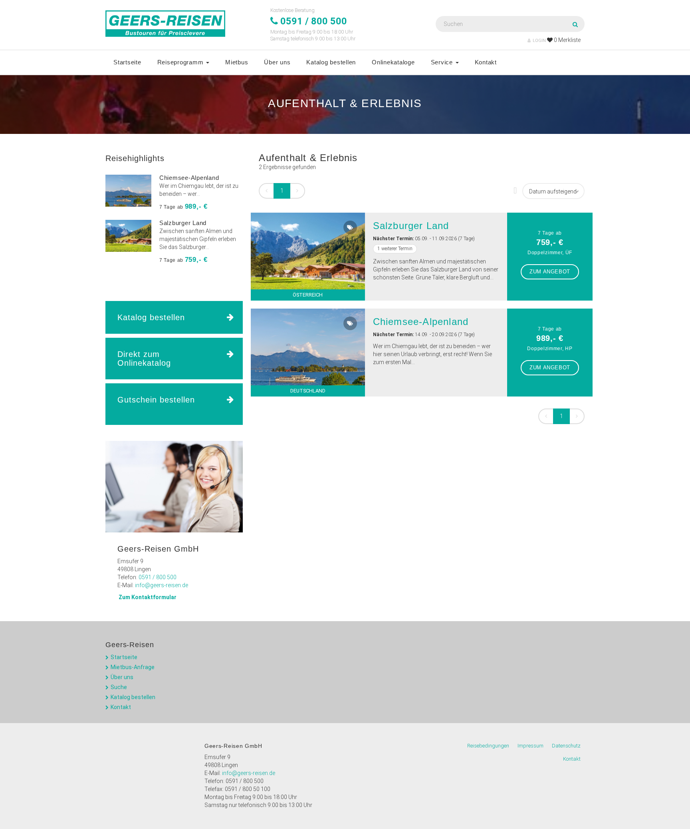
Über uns (277, 62)
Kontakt (486, 62)
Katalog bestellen (331, 62)
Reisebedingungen (488, 746)
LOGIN (539, 40)
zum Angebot (549, 272)
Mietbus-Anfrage (133, 667)
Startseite (127, 62)
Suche (119, 687)
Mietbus (236, 62)
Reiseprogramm (181, 62)
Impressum (530, 746)
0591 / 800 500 (157, 577)
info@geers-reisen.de (161, 585)
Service (443, 62)
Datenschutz (566, 746)
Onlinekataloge (393, 62)
